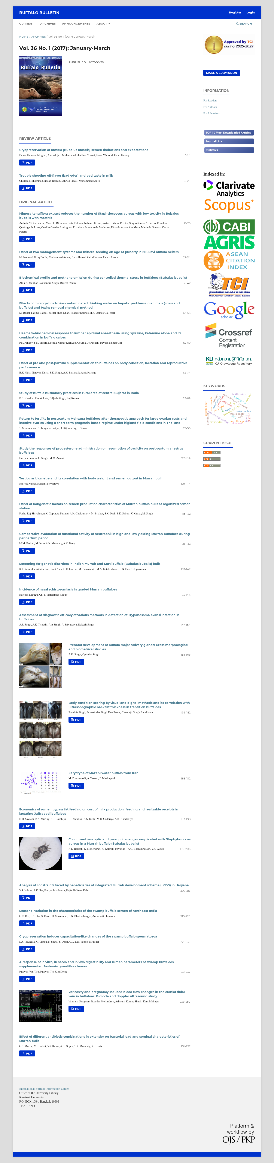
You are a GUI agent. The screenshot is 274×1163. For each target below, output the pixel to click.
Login (250, 12)
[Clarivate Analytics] (229, 195)
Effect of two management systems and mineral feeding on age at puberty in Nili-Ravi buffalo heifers (99, 252)
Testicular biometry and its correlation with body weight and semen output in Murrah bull (90, 478)
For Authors (210, 106)
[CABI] (229, 233)
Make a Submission (221, 73)
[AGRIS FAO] (229, 248)
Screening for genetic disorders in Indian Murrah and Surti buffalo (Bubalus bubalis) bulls (89, 564)
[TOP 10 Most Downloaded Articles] (229, 135)
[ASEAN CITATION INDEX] (229, 269)
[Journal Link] (229, 143)
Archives (48, 23)
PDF (28, 162)
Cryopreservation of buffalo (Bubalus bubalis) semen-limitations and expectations (83, 150)
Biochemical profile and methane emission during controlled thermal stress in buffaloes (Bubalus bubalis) (103, 278)
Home (23, 36)
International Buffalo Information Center (44, 1088)
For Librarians (211, 113)
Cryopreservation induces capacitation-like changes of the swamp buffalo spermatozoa (88, 936)
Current (26, 23)
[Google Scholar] (229, 318)
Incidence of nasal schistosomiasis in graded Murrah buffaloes (68, 589)
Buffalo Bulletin (39, 12)
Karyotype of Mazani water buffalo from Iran (103, 773)
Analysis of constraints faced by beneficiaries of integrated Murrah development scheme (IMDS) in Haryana (104, 885)
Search (245, 23)
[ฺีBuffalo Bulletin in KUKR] (229, 365)
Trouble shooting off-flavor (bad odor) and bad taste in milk (66, 175)
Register (235, 12)
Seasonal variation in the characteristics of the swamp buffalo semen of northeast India (88, 911)
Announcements (76, 23)
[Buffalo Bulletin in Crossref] (229, 348)
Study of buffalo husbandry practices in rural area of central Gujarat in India (79, 393)
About (102, 23)
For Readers (210, 100)
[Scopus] (229, 212)
